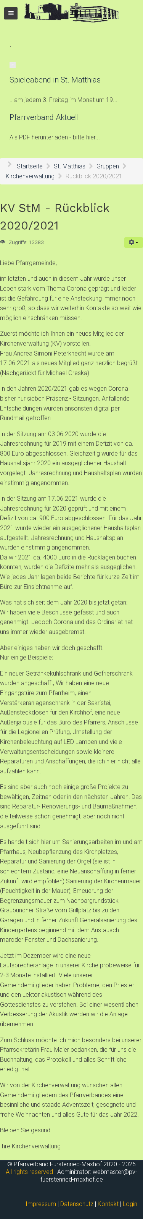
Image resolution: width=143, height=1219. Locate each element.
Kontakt (108, 1204)
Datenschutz (76, 1204)
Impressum (41, 1204)
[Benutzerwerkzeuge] (133, 242)
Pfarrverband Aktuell (44, 117)
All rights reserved (29, 1171)
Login (130, 1204)
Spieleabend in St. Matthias (55, 79)
